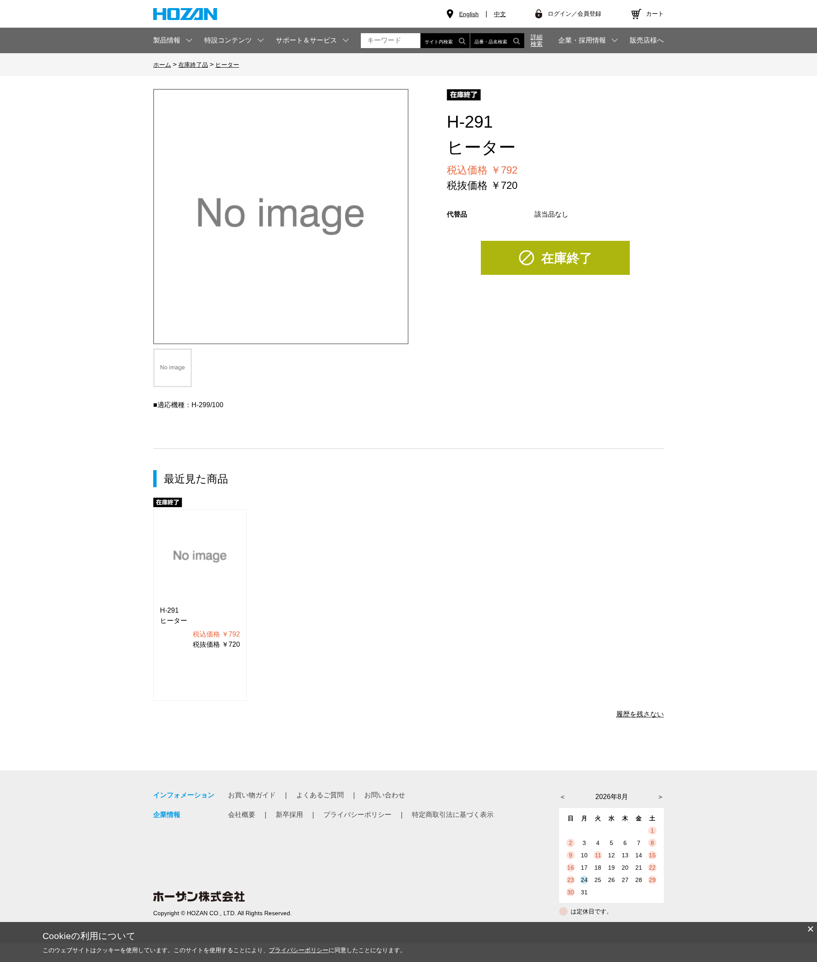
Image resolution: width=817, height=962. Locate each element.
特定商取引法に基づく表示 (453, 814)
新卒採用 (289, 814)
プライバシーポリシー (357, 814)
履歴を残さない (640, 714)
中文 (500, 14)
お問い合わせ (384, 795)
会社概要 (241, 814)
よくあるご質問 (320, 795)
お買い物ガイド (252, 795)
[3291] (172, 367)
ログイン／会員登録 (574, 13)
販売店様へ (647, 40)
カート (655, 13)
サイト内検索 (439, 41)
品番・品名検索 (490, 41)
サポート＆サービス (306, 40)
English (469, 14)
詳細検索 (537, 40)
